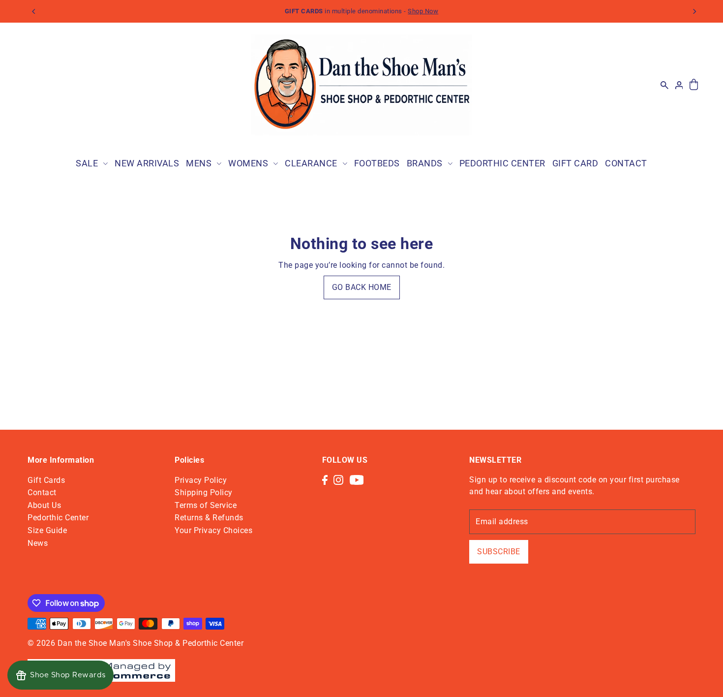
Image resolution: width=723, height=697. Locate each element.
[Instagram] (338, 480)
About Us (44, 505)
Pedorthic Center (58, 517)
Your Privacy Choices (213, 530)
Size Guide (47, 530)
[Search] (664, 84)
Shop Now (423, 11)
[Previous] (34, 11)
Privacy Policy (201, 480)
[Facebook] (325, 480)
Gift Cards (46, 480)
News (38, 543)
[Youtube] (357, 480)
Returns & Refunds (209, 517)
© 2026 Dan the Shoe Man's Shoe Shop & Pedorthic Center (135, 643)
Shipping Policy (204, 492)
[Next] (694, 11)
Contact (42, 492)
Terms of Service (206, 505)
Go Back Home (362, 287)
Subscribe (498, 551)
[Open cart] (693, 85)
